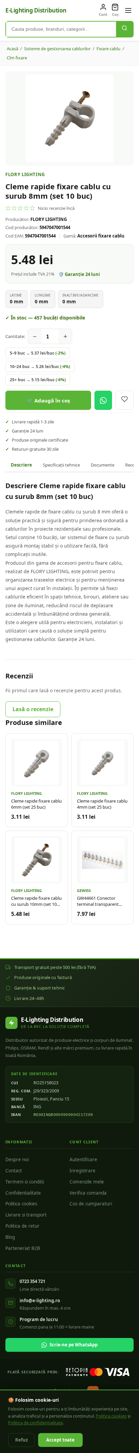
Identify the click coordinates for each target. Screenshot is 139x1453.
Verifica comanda (88, 1193)
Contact (13, 1171)
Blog (10, 1237)
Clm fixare (17, 58)
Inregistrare (82, 1171)
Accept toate (60, 1440)
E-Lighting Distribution (35, 10)
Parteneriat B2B (22, 1248)
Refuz (21, 1440)
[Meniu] (128, 10)
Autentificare (83, 1159)
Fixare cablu (108, 49)
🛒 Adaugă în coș (48, 400)
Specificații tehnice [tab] (61, 465)
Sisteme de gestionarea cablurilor (57, 49)
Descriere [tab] (21, 465)
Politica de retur (22, 1226)
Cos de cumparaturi (91, 1204)
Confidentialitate (23, 1193)
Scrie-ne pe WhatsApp (74, 1345)
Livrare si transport (26, 1215)
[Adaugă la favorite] (124, 400)
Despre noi (17, 1159)
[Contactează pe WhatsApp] (103, 400)
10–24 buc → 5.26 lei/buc (40, 366)
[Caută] (124, 29)
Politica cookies (21, 1204)
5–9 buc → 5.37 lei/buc (37, 353)
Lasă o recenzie (32, 709)
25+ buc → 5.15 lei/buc (38, 380)
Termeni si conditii (24, 1182)
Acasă (12, 49)
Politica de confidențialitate (35, 1423)
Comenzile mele (87, 1182)
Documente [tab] (102, 465)
